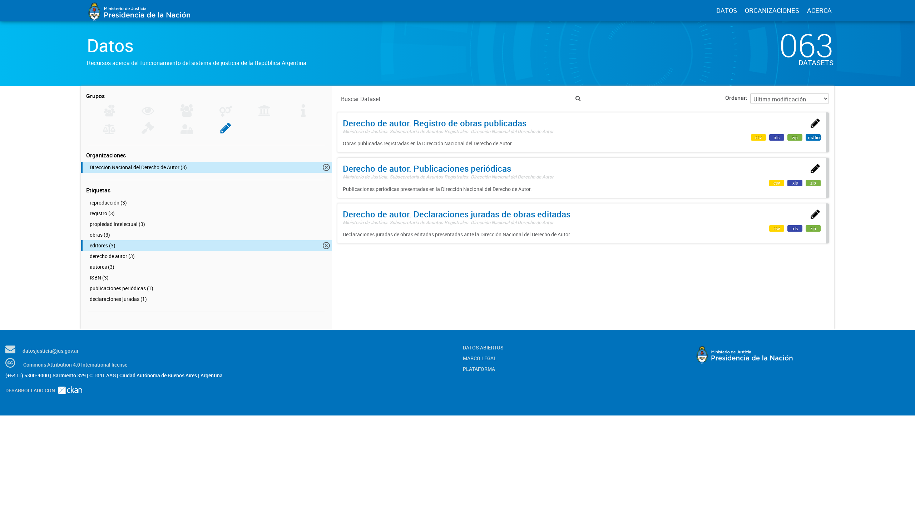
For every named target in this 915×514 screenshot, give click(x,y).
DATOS (726, 10)
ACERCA (819, 10)
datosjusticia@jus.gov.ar (51, 350)
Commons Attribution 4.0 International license (75, 364)
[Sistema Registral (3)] (225, 132)
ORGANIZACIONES (772, 10)
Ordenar (735, 97)
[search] (578, 98)
